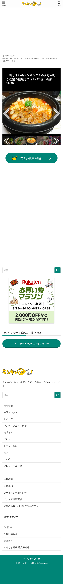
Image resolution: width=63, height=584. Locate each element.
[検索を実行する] (57, 270)
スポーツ (8, 419)
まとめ (7, 459)
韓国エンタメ (10, 412)
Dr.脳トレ (8, 527)
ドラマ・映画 (10, 445)
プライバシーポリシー (15, 492)
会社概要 (8, 479)
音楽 (6, 452)
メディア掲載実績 (13, 499)
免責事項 (8, 485)
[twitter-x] (27, 558)
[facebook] (24, 558)
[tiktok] (35, 558)
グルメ (7, 439)
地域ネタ (8, 432)
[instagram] (31, 558)
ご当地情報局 (10, 533)
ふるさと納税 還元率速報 (17, 547)
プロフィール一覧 (13, 465)
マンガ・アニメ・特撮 (15, 425)
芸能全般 (8, 405)
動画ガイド (9, 540)
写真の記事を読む (31, 158)
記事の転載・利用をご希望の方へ (21, 505)
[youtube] (38, 558)
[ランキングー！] (31, 3)
